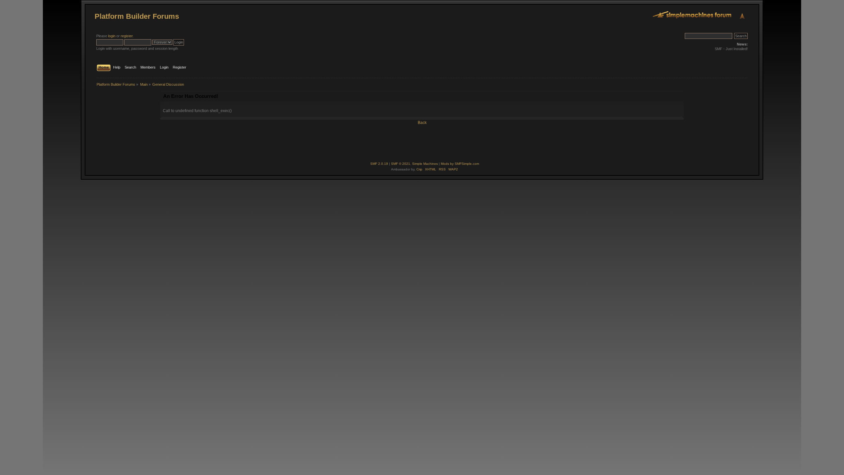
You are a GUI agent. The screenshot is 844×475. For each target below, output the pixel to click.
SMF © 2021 (400, 163)
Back (422, 122)
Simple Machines (425, 163)
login (111, 36)
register (127, 36)
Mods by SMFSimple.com (460, 163)
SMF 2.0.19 (379, 163)
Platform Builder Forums (137, 16)
